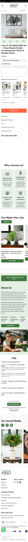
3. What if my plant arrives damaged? (12, 388)
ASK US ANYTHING (14, 404)
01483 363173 (14, 410)
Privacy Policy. (15, 527)
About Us (3, 485)
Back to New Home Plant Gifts (15, 278)
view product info (6, 97)
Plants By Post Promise (7, 127)
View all (6, 222)
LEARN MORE (10, 325)
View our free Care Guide (12, 60)
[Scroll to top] (26, 531)
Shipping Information (7, 120)
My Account (4, 487)
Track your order (5, 495)
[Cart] (26, 6)
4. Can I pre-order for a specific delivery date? (13, 394)
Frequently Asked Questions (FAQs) (11, 497)
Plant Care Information (7, 505)
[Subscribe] (24, 522)
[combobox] (14, 10)
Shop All (3, 482)
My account (4, 508)
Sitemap (24, 539)
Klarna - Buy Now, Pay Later (9, 503)
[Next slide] (25, 244)
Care (2, 123)
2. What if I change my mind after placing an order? (13, 382)
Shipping (3, 500)
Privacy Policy (19, 539)
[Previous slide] (2, 244)
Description (4, 116)
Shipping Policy (12, 539)
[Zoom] (24, 36)
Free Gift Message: (5, 64)
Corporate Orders (6, 131)
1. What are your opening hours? (10, 362)
